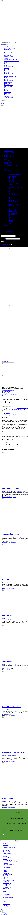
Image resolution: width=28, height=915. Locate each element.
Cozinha (6, 65)
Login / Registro (7, 906)
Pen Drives (7, 90)
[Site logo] (11, 41)
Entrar (3, 241)
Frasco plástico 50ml (7, 391)
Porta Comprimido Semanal (9, 395)
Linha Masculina (8, 85)
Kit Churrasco (7, 78)
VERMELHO (23, 409)
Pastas (5, 89)
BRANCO (12, 409)
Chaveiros (6, 62)
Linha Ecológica (8, 82)
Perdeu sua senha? (5, 244)
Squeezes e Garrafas (9, 96)
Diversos (6, 68)
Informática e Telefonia (10, 76)
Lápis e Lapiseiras (8, 80)
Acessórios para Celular (10, 48)
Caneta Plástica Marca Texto (11, 707)
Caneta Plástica (7, 580)
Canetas (6, 58)
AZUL (7, 409)
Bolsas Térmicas (8, 52)
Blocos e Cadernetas (9, 51)
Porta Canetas (7, 92)
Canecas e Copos (8, 56)
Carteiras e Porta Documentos (11, 61)
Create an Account (10, 231)
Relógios (6, 94)
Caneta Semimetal (8, 798)
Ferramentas (7, 72)
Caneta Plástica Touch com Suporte (13, 752)
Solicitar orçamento (7, 406)
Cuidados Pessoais (8, 66)
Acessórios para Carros (10, 46)
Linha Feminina (8, 83)
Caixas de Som (8, 54)
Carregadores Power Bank (10, 59)
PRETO (17, 409)
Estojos (6, 70)
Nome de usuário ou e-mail (8, 234)
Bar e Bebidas (7, 49)
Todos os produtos (8, 97)
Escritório (6, 69)
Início (3, 387)
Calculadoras (7, 55)
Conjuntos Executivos (9, 63)
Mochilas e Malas (8, 86)
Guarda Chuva (8, 75)
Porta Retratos (7, 93)
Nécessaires (7, 87)
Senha (3, 238)
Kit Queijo (6, 79)
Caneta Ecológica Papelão (10, 488)
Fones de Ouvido (8, 73)
